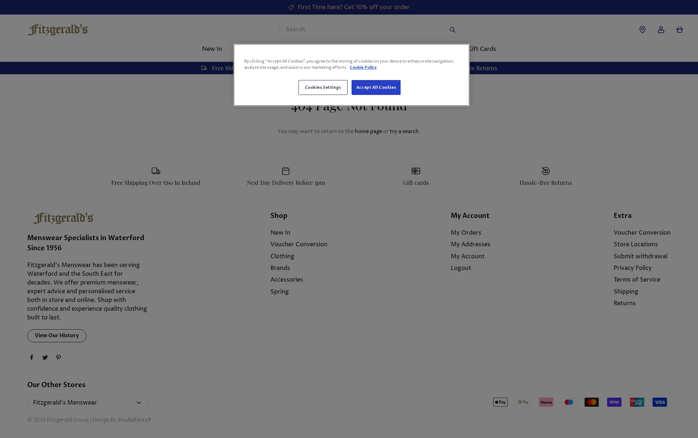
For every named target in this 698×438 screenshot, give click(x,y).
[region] (351, 75)
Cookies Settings (323, 87)
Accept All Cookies (376, 87)
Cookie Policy (363, 67)
